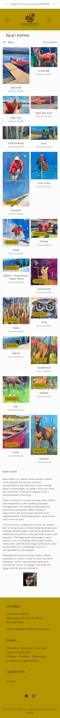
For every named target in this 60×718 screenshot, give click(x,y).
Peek (16, 328)
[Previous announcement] (6, 4)
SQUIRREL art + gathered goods (28, 709)
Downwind (44, 288)
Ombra (44, 241)
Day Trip (16, 117)
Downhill (16, 210)
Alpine (16, 353)
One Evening (16, 143)
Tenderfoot (44, 367)
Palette (44, 392)
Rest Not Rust (44, 112)
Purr (44, 143)
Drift (16, 452)
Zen (16, 406)
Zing (44, 322)
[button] (7, 19)
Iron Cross (44, 183)
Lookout (44, 458)
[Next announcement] (53, 4)
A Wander (44, 70)
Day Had (16, 87)
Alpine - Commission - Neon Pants (15, 277)
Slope (16, 249)
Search (10, 681)
